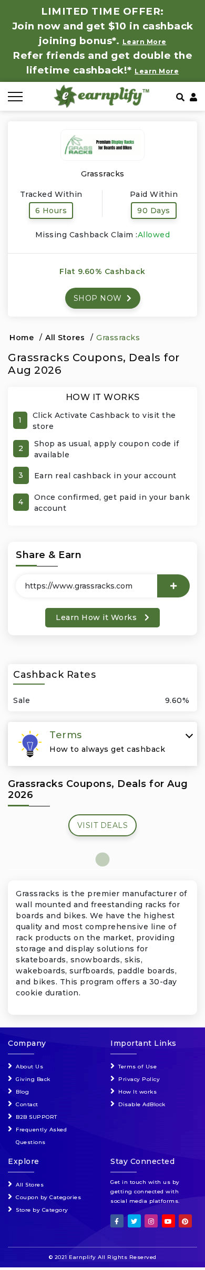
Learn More (157, 71)
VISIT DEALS (102, 825)
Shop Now (99, 298)
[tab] (102, 744)
